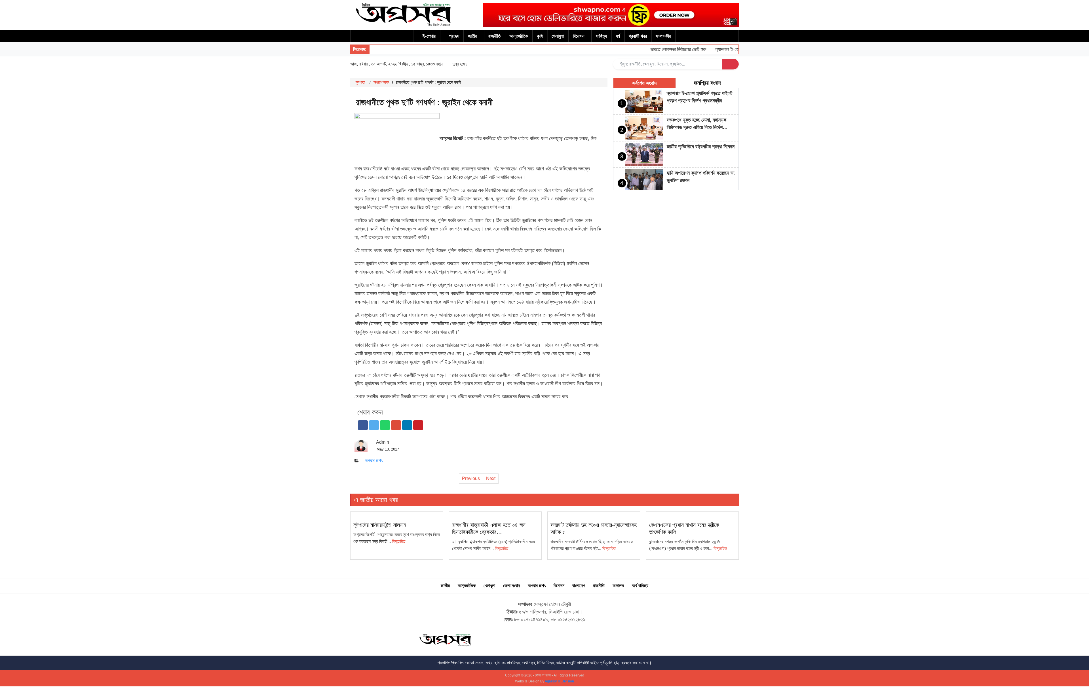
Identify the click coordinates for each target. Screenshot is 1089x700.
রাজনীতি (494, 36)
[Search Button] (730, 64)
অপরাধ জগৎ (381, 82)
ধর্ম (618, 36)
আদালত (618, 585)
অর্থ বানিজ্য (640, 585)
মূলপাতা (360, 82)
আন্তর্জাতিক (518, 36)
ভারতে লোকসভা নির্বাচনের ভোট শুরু (663, 49)
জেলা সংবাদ (511, 585)
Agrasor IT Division (559, 681)
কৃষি (540, 36)
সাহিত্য (601, 36)
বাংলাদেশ (578, 585)
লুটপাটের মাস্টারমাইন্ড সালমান (379, 525)
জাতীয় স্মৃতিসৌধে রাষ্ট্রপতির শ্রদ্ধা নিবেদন (701, 146)
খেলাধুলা (558, 36)
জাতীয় (472, 36)
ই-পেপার (429, 36)
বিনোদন (578, 36)
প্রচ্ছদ (454, 36)
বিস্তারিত (398, 541)
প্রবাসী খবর (638, 36)
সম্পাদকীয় (663, 36)
